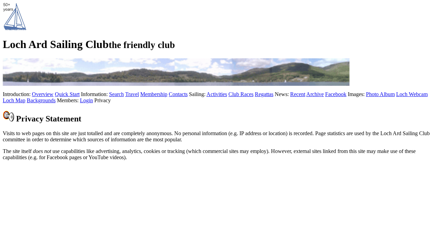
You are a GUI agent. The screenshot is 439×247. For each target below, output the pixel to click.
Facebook (335, 94)
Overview (43, 94)
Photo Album (380, 94)
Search (116, 94)
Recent (297, 94)
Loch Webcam (412, 94)
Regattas (264, 94)
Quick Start (67, 94)
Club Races (240, 94)
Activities (216, 94)
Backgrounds (41, 100)
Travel (132, 94)
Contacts (178, 94)
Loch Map (14, 100)
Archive (315, 94)
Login (86, 100)
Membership (153, 94)
